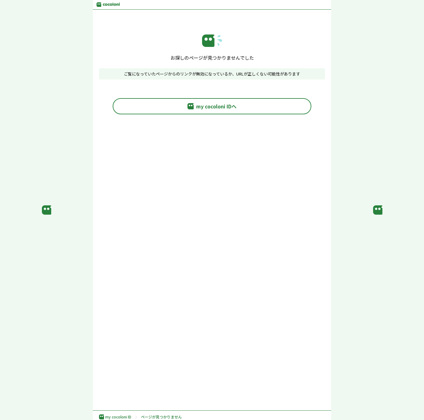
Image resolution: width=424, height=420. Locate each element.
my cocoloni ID (118, 416)
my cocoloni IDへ (216, 106)
